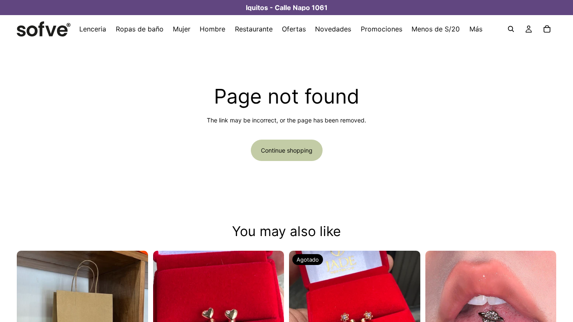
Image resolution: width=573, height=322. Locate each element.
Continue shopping (287, 150)
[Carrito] (547, 29)
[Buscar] (511, 29)
